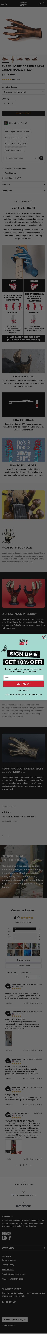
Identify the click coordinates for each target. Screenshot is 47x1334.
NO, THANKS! (23, 690)
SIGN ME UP (23, 684)
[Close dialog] (44, 637)
